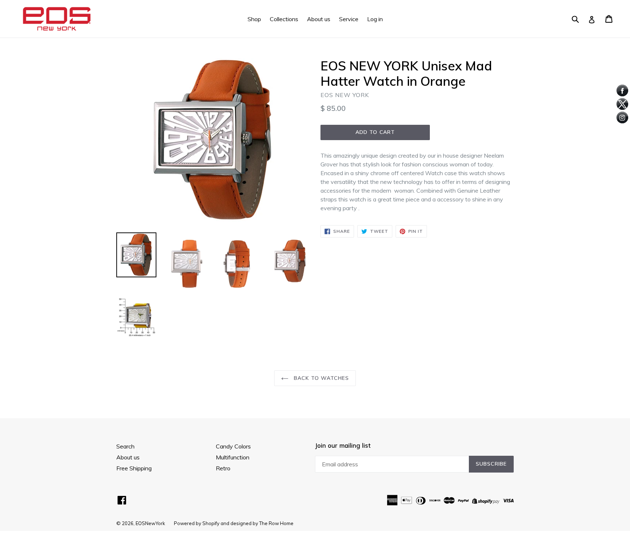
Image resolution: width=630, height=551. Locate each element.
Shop (254, 19)
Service (348, 19)
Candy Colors (233, 446)
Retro (223, 468)
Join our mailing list (342, 445)
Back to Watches (320, 378)
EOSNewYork (150, 523)
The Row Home (276, 523)
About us (318, 19)
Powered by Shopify (196, 523)
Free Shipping (134, 468)
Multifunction (232, 457)
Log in (375, 19)
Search (125, 446)
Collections (284, 19)
